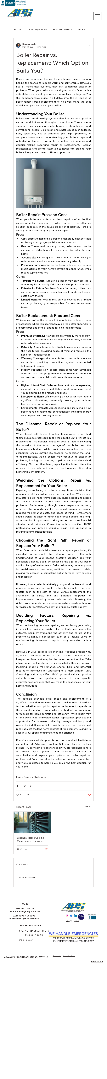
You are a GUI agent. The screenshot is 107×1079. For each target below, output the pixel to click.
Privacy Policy (57, 956)
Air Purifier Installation (62, 29)
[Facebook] (71, 915)
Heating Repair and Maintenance (31, 777)
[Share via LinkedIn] (31, 786)
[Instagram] (67, 915)
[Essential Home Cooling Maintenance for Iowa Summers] (32, 822)
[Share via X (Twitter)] (24, 786)
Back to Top (97, 961)
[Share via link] (38, 786)
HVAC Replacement (38, 29)
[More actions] (89, 45)
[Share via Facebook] (17, 786)
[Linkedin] (75, 915)
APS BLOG (19, 29)
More (80, 29)
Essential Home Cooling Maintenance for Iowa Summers (30, 839)
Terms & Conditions (69, 956)
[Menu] (97, 16)
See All (88, 806)
